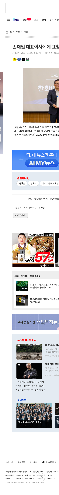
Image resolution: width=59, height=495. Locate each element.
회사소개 (9, 462)
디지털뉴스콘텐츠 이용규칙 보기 (30, 208)
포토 (36, 19)
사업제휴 (33, 462)
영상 (25, 19)
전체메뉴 (8, 19)
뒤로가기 (21, 215)
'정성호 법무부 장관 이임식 (29, 422)
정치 (44, 19)
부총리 (33, 183)
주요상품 (21, 462)
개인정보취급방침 (49, 462)
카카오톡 (15, 59)
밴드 (27, 59)
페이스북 (19, 59)
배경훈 (22, 183)
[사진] (29, 351)
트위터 (23, 59)
